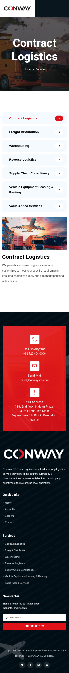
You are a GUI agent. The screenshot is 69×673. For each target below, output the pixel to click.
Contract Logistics (15, 543)
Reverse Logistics (15, 563)
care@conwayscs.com (34, 380)
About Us (10, 509)
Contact (9, 522)
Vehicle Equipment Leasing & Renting (26, 576)
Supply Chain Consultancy (19, 569)
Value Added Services (17, 582)
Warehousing (12, 556)
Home (27, 69)
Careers (9, 515)
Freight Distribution (15, 550)
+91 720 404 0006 (34, 353)
